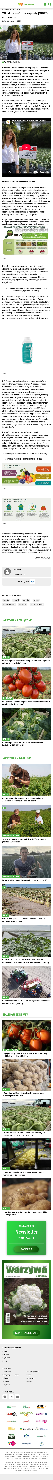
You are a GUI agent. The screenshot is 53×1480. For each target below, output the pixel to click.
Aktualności (6, 1371)
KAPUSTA (6, 600)
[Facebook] (32, 581)
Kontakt (5, 1351)
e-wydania (6, 1385)
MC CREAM (22, 604)
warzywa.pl (6, 9)
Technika (5, 1381)
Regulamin (6, 1358)
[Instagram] (11, 1396)
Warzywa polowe (32, 1371)
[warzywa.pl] (26, 4)
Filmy (18, 9)
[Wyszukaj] (49, 4)
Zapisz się (26, 1249)
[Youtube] (17, 1396)
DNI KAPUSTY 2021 (9, 604)
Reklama (5, 1354)
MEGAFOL (16, 600)
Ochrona (5, 1378)
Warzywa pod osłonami (10, 1375)
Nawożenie (30, 1378)
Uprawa (29, 1381)
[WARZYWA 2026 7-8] (26, 1294)
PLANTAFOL (26, 600)
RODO (4, 1361)
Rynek (28, 1375)
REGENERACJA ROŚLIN (37, 604)
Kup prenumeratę (26, 1332)
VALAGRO (36, 600)
